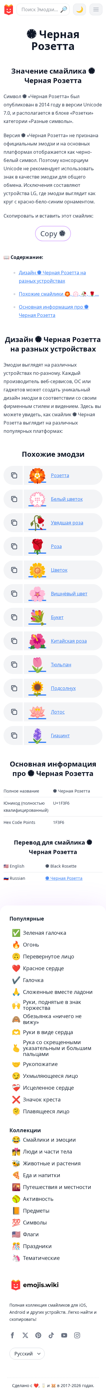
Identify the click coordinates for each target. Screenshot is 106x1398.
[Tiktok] (51, 1335)
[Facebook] (12, 1335)
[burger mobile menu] (96, 9)
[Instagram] (77, 1335)
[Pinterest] (38, 1335)
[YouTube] (64, 1335)
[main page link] (7, 10)
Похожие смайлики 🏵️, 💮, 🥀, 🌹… (59, 294)
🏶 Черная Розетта (63, 878)
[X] (25, 1335)
